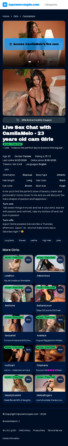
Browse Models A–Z (11, 421)
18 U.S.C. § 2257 (9, 430)
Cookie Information (11, 438)
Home (6, 16)
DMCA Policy (24, 430)
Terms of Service (55, 430)
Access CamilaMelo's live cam (37, 45)
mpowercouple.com (21, 4)
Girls (16, 16)
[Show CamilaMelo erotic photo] (29, 61)
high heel (46, 240)
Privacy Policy (39, 430)
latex (58, 240)
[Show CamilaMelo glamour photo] (38, 61)
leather (34, 240)
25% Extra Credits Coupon (38, 120)
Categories (51, 4)
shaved (22, 240)
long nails (9, 240)
